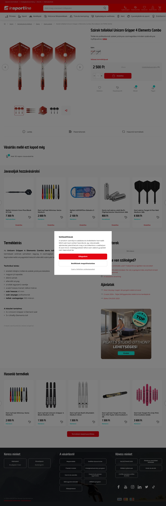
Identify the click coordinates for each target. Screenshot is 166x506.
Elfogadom (83, 256)
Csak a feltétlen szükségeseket (83, 269)
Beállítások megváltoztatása (83, 263)
